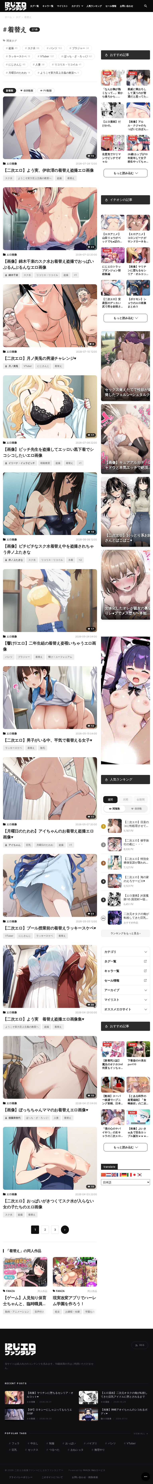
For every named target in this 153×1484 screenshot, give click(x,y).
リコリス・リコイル (66, 64)
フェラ (15, 1443)
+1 (75, 274)
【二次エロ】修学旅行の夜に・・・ (136, 842)
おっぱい (70, 1443)
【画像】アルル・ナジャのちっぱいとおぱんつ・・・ (137, 127)
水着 (70, 559)
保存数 (138, 808)
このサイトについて (52, 1477)
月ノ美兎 (13, 366)
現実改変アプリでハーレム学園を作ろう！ (74, 1300)
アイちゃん (14, 844)
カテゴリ (76, 5)
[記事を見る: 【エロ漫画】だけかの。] (113, 110)
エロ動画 (31, 1418)
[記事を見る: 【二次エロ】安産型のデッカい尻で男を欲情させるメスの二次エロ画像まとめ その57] (113, 288)
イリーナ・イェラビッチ (21, 463)
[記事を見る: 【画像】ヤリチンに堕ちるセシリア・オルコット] (138, 255)
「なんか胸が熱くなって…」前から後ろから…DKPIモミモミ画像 (112, 96)
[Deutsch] (124, 1174)
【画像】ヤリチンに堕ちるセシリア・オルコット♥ (50, 1394)
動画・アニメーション (17, 1311)
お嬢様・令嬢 (72, 1311)
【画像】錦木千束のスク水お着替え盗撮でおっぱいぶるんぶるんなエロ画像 (48, 264)
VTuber (46, 56)
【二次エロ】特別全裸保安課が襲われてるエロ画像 (136, 861)
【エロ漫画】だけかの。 (111, 123)
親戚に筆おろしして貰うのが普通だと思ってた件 (137, 94)
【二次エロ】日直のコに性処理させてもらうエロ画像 (136, 824)
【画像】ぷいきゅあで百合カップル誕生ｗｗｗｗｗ (137, 1134)
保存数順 (28, 90)
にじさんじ (15, 64)
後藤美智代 (14, 1117)
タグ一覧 (34, 5)
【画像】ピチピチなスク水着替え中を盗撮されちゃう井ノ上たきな (48, 549)
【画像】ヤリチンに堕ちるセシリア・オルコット (137, 272)
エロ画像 (12, 163)
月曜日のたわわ (18, 72)
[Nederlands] (108, 1174)
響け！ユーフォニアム (60, 656)
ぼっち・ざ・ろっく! (76, 56)
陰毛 (42, 747)
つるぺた (54, 1449)
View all (141, 1433)
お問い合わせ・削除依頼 (85, 1477)
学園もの (90, 1311)
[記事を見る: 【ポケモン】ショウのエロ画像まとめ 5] (138, 288)
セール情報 (110, 5)
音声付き (39, 1311)
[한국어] (139, 1174)
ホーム (8, 17)
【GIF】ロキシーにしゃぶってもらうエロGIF (49, 1411)
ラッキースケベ (18, 56)
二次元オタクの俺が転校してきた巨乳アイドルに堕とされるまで (136, 916)
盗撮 (12, 48)
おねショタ (76, 1449)
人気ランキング (94, 5)
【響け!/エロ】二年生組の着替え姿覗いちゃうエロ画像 (49, 646)
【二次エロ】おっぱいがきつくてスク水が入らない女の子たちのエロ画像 (48, 1204)
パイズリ (91, 1443)
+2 (80, 559)
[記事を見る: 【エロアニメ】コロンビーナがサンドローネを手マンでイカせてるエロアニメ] (138, 223)
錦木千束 (13, 274)
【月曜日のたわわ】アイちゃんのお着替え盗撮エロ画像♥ (48, 834)
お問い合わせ (126, 5)
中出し (34, 1443)
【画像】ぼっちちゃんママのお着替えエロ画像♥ (45, 1110)
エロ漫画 (105, 1402)
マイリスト (62, 5)
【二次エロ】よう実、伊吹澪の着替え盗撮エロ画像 (48, 170)
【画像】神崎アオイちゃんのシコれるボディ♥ (124, 1411)
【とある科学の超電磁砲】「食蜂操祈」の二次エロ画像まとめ (137, 1101)
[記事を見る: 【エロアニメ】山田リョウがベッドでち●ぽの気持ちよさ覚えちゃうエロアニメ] (113, 223)
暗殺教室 (45, 463)
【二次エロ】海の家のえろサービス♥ (136, 879)
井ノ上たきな (15, 559)
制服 (51, 1443)
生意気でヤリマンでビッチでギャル (111, 157)
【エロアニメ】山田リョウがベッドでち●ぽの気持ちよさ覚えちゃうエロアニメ (112, 241)
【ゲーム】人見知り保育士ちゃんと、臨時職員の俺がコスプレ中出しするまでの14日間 (24, 1301)
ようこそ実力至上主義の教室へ (58, 72)
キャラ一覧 (47, 5)
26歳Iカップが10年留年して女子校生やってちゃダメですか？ (138, 159)
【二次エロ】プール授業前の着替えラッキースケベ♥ (49, 928)
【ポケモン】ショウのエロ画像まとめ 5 (137, 302)
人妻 (38, 64)
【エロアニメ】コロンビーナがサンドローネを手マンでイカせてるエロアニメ (137, 241)
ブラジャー (79, 48)
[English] (114, 1174)
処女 (57, 1311)
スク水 (32, 48)
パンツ (54, 48)
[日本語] (134, 1174)
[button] (145, 6)
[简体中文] (103, 1174)
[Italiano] (129, 1174)
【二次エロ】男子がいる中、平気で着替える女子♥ (47, 740)
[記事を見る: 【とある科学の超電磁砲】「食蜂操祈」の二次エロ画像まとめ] (138, 1085)
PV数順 (47, 90)
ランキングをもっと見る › (125, 933)
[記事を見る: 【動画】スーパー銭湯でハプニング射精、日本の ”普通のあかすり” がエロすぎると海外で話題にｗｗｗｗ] (113, 1085)
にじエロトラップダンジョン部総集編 (111, 270)
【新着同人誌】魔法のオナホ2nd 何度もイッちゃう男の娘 (112, 1066)
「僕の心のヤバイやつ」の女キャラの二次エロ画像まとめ (111, 1134)
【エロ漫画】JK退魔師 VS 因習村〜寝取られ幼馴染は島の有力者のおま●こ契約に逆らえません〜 (136, 897)
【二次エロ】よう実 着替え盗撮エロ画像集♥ (43, 1019)
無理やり (99, 1449)
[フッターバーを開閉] (145, 1476)
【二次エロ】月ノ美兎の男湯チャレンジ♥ (39, 358)
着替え (71, 178)
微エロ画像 (106, 1418)
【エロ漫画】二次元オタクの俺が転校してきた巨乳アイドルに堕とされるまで (124, 1394)
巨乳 (28, 844)
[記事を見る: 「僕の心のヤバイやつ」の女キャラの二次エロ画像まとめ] (113, 1117)
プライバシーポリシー (21, 1477)
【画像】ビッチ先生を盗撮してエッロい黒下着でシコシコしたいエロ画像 (48, 452)
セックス (32, 1449)
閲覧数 (116, 808)
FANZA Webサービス (94, 1470)
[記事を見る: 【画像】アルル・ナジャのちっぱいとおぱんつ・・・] (138, 110)
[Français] (119, 1174)
